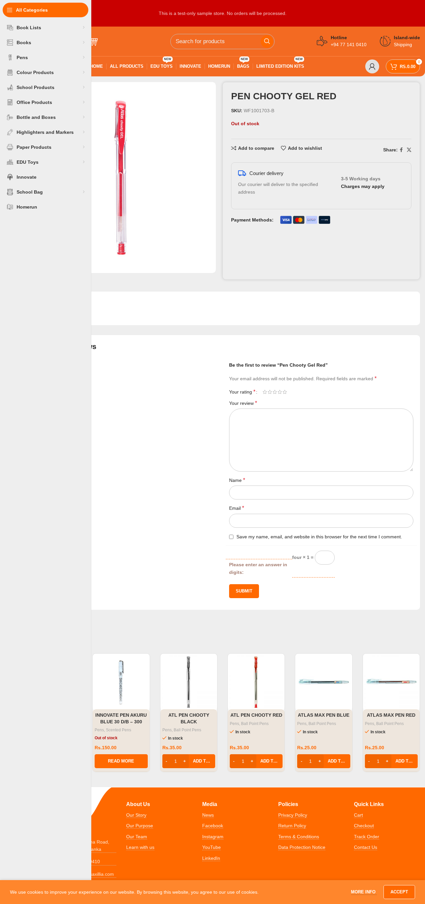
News (208, 815)
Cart (358, 815)
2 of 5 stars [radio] (269, 392)
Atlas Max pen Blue (323, 715)
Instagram (212, 836)
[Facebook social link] (401, 149)
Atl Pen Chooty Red (256, 715)
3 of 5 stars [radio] (274, 392)
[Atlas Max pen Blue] (323, 682)
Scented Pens (118, 730)
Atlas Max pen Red (391, 715)
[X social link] (409, 149)
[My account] (372, 66)
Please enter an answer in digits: (258, 568)
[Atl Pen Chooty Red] (256, 682)
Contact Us (365, 847)
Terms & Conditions (298, 836)
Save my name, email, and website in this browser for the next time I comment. (319, 536)
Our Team (136, 836)
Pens (99, 730)
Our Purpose (139, 825)
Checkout (364, 825)
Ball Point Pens (187, 730)
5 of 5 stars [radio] (284, 392)
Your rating (242, 392)
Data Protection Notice (301, 847)
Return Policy (292, 825)
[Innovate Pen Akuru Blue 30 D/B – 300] (121, 682)
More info (364, 891)
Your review (243, 403)
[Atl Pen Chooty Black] (188, 682)
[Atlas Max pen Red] (391, 682)
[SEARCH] (267, 41)
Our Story (136, 815)
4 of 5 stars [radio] (279, 392)
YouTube (211, 847)
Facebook (212, 825)
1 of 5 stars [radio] (264, 392)
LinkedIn (211, 858)
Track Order (366, 836)
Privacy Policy (292, 815)
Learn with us (140, 847)
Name (237, 480)
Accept (399, 891)
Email (236, 508)
